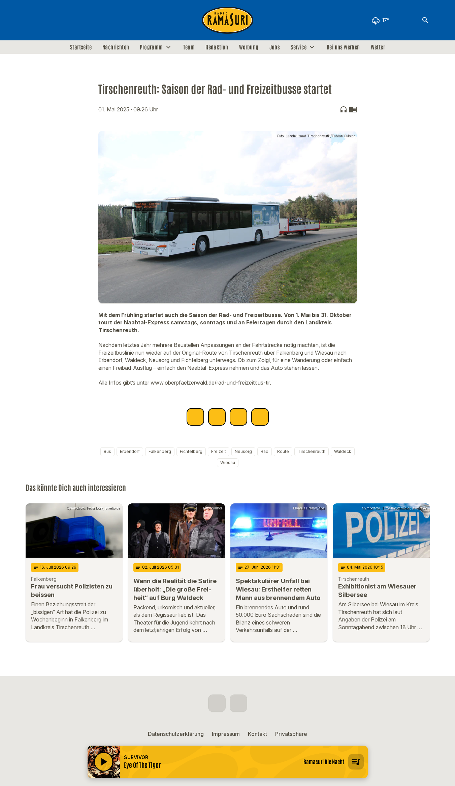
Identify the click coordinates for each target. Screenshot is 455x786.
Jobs (274, 47)
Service (298, 47)
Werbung (249, 47)
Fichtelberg (191, 451)
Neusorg (243, 451)
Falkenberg (160, 451)
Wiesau (227, 462)
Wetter (378, 47)
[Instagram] (46, 20)
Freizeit (218, 451)
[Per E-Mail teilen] (260, 417)
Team (189, 47)
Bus (107, 451)
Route (283, 451)
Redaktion (216, 47)
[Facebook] (32, 20)
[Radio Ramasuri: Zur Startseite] (227, 20)
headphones (343, 109)
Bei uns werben (343, 47)
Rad (264, 451)
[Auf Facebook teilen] (195, 417)
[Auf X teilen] (217, 417)
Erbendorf (130, 451)
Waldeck (342, 451)
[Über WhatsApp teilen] (238, 417)
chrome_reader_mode (353, 109)
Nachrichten (115, 47)
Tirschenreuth (311, 451)
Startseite (81, 47)
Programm (151, 47)
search (425, 20)
